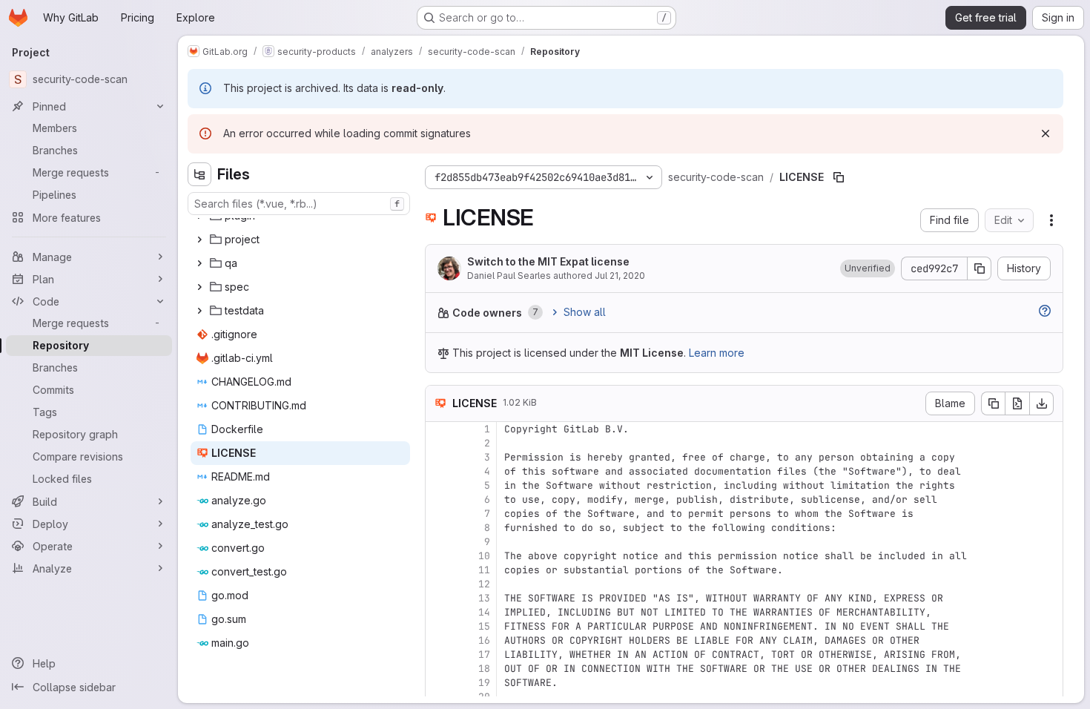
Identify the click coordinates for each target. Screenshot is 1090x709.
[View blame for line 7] (438, 514)
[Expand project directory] (199, 239)
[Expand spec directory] (199, 287)
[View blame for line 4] (438, 471)
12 (484, 584)
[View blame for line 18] (438, 669)
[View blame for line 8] (438, 528)
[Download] (1042, 403)
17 (484, 654)
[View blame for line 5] (438, 485)
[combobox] (299, 203)
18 (484, 668)
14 (484, 612)
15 (484, 626)
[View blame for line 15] (438, 626)
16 (484, 640)
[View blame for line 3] (438, 457)
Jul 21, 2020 (620, 275)
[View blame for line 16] (438, 640)
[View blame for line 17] (438, 654)
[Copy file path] (838, 177)
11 (484, 570)
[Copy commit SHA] (979, 268)
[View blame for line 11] (438, 570)
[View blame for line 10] (438, 556)
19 (484, 682)
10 (484, 556)
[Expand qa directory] (199, 263)
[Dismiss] (1045, 133)
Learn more (716, 352)
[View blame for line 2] (438, 443)
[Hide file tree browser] (199, 174)
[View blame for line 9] (438, 542)
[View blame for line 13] (438, 598)
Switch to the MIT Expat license (548, 261)
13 (484, 598)
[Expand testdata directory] (199, 311)
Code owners (487, 312)
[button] (867, 268)
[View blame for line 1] (438, 429)
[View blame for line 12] (438, 584)
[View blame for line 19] (438, 683)
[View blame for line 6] (438, 499)
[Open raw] (1017, 403)
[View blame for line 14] (438, 612)
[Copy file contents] (993, 403)
